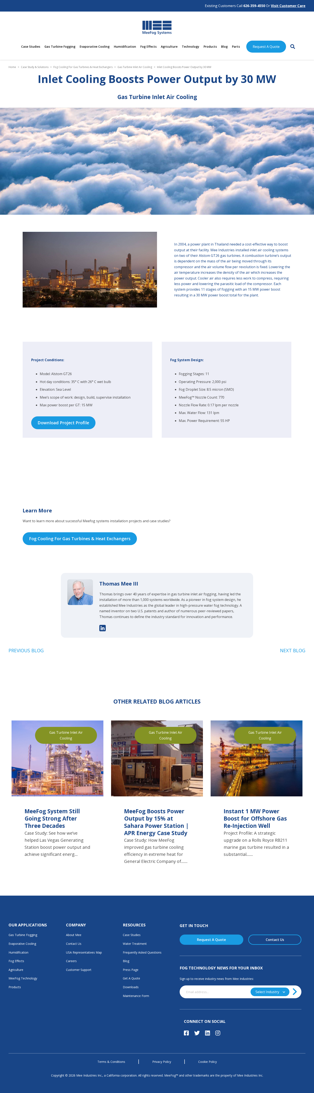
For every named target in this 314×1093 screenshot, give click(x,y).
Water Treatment (135, 944)
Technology (190, 46)
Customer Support (78, 970)
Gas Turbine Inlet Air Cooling (134, 67)
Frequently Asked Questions (142, 952)
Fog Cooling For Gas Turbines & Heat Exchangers (83, 67)
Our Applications (28, 925)
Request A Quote (266, 46)
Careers (71, 961)
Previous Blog (26, 650)
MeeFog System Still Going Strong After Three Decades (52, 818)
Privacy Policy (161, 1062)
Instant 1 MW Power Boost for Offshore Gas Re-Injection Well (255, 818)
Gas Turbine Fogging (59, 46)
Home (12, 67)
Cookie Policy (207, 1062)
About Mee (73, 935)
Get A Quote (131, 978)
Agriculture (169, 46)
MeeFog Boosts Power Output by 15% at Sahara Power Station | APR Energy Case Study (156, 822)
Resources (134, 925)
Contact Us (73, 944)
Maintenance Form (136, 996)
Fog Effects (148, 46)
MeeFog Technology (23, 978)
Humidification (125, 46)
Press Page (130, 970)
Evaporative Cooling (95, 46)
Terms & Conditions (111, 1062)
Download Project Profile (63, 423)
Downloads (131, 987)
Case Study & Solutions (34, 67)
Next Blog (292, 650)
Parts (236, 46)
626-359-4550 (254, 5)
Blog (224, 46)
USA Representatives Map (84, 952)
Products (210, 46)
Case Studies (30, 46)
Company (76, 925)
